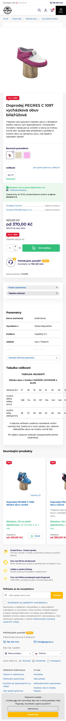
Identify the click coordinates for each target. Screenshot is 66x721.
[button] (39, 10)
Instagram (55, 660)
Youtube (26, 660)
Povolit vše (33, 714)
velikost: (10, 167)
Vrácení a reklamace (13, 674)
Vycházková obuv (50, 19)
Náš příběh (39, 679)
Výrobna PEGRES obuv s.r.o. (19, 210)
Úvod (5, 19)
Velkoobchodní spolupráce (47, 683)
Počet (10, 248)
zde (15, 700)
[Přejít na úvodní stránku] (7, 10)
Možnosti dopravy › (19, 190)
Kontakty (38, 674)
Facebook (40, 660)
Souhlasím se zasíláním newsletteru (27, 602)
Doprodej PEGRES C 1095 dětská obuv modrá (20, 503)
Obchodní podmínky (13, 679)
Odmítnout (33, 709)
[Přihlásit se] (46, 10)
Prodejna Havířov (14, 206)
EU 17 (11, 175)
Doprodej (16, 19)
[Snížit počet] (15, 250)
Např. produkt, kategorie (23, 29)
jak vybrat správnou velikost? (46, 167)
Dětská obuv (31, 19)
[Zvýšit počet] (15, 246)
